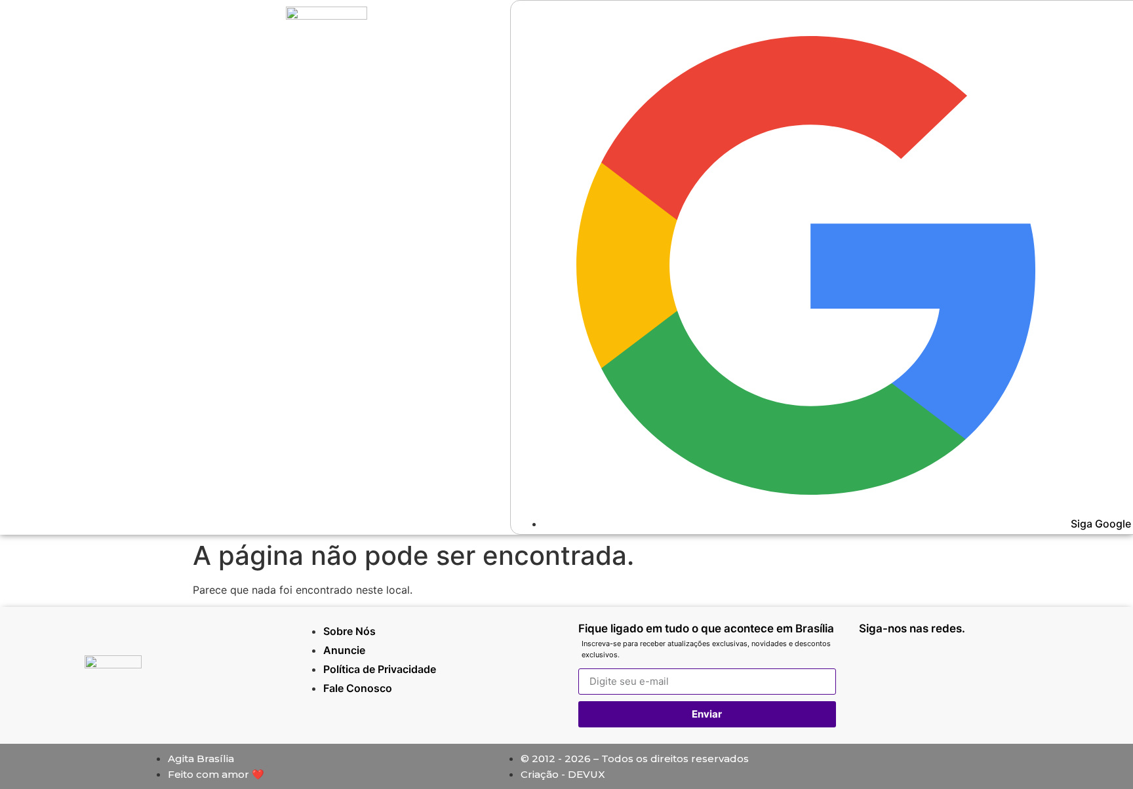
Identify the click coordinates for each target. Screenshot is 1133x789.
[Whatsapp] (875, 663)
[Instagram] (914, 663)
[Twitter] (993, 663)
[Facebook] (954, 663)
